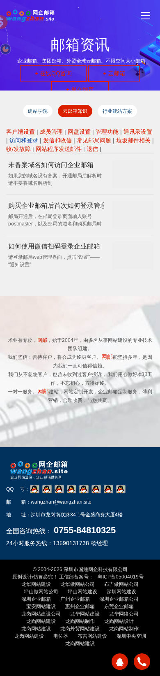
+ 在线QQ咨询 (53, 73)
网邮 (107, 356)
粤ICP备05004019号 (121, 577)
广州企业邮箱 (75, 599)
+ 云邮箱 (114, 73)
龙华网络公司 (124, 614)
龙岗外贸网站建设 (80, 629)
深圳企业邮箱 (36, 599)
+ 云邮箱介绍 (42, 443)
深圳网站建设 (121, 592)
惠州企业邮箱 (80, 606)
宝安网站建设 (41, 606)
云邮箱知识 (75, 111)
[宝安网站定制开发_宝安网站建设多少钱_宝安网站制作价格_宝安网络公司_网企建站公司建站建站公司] (30, 15)
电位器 (60, 636)
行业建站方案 (117, 111)
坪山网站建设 (82, 592)
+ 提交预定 (80, 89)
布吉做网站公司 (121, 584)
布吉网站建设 (92, 636)
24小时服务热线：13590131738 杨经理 (57, 543)
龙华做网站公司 (77, 584)
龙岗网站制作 (80, 621)
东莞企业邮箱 (119, 606)
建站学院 (38, 111)
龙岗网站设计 (119, 621)
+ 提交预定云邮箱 (112, 443)
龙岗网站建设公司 (41, 614)
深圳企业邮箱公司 (119, 599)
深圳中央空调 (131, 636)
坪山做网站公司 (41, 592)
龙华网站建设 (36, 584)
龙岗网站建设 (41, 621)
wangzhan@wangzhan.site (61, 502)
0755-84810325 (85, 530)
